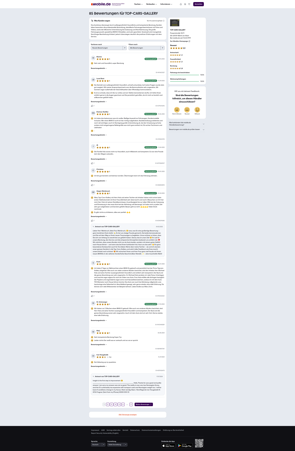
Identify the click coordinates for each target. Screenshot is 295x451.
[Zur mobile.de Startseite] (110, 4)
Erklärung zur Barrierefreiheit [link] (173, 430)
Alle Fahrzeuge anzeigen (128, 415)
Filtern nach (133, 44)
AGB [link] (103, 430)
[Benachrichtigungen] (180, 4)
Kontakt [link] (125, 430)
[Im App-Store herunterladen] (168, 445)
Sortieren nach (96, 44)
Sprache (94, 441)
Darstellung (111, 441)
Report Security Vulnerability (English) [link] (105, 433)
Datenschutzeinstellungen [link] (151, 430)
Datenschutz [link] (135, 430)
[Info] (164, 21)
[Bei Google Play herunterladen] (185, 445)
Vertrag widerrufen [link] (114, 430)
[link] (185, 4)
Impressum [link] (95, 430)
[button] (128, 68)
